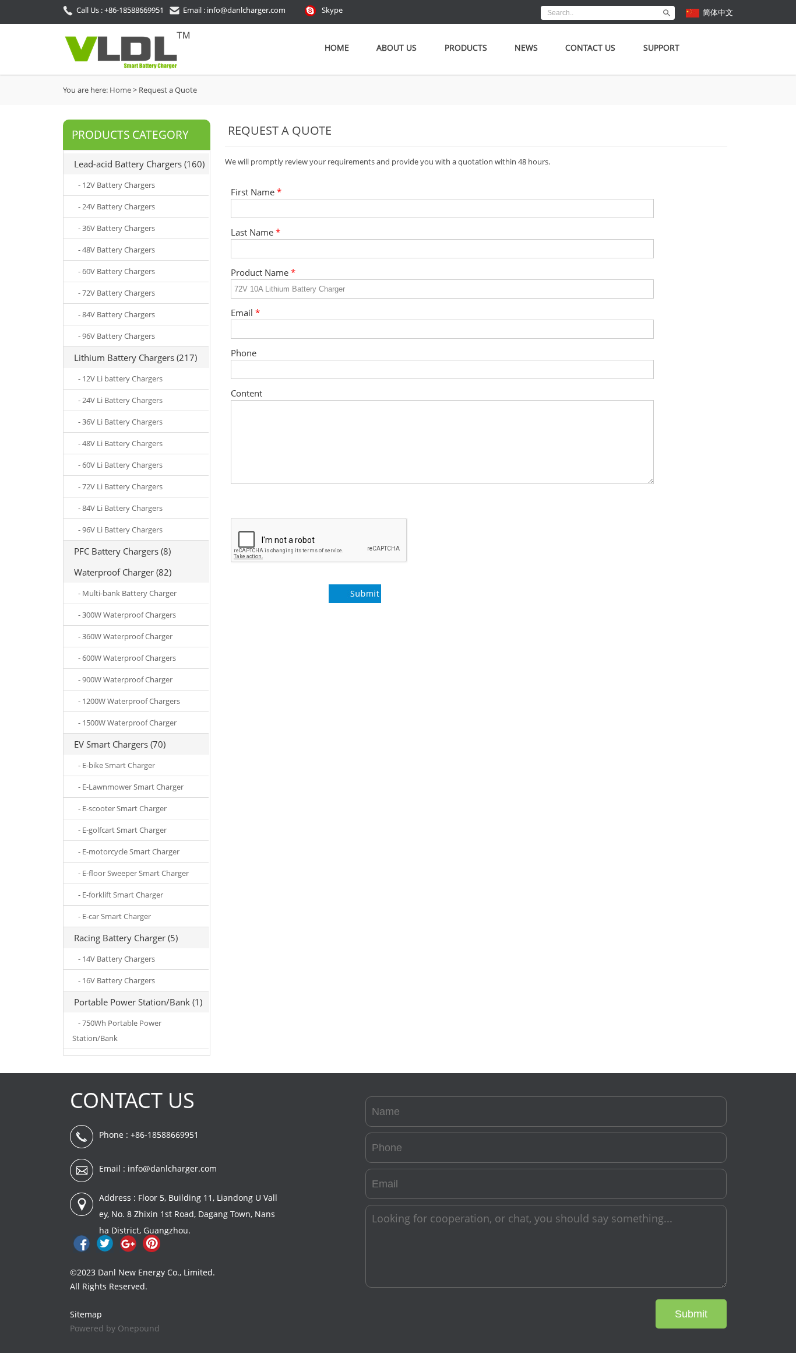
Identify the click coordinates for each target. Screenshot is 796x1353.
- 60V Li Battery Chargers (120, 465)
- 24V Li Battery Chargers (120, 400)
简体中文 (718, 12)
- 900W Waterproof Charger (125, 679)
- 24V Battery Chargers (116, 206)
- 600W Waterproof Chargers (127, 658)
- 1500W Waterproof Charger (127, 722)
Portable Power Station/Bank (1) (138, 1002)
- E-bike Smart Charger (116, 765)
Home (337, 47)
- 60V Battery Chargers (116, 271)
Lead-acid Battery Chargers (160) (139, 164)
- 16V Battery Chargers (116, 980)
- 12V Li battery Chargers (120, 378)
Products (466, 47)
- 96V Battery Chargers (116, 336)
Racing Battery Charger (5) (126, 938)
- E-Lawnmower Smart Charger (131, 786)
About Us (396, 47)
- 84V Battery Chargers (116, 314)
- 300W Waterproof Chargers (127, 614)
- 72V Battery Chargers (116, 293)
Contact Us (590, 47)
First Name (256, 192)
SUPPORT (661, 47)
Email (245, 313)
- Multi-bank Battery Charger (127, 593)
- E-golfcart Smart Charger (122, 830)
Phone (243, 353)
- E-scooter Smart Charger (122, 808)
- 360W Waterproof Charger (125, 636)
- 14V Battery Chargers (116, 959)
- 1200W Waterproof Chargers (129, 701)
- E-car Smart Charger (114, 916)
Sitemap (86, 1314)
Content (246, 393)
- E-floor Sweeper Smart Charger (133, 873)
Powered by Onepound (115, 1328)
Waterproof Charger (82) (122, 572)
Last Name (255, 232)
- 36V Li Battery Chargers (120, 421)
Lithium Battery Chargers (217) (135, 357)
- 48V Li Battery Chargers (120, 443)
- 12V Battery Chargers (116, 185)
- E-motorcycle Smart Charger (128, 851)
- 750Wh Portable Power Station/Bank (116, 1030)
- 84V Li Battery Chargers (120, 508)
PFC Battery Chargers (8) (122, 551)
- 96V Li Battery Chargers (120, 529)
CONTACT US (132, 1100)
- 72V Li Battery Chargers (120, 486)
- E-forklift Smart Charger (120, 894)
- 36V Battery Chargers (116, 228)
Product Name (263, 273)
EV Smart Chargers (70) (119, 744)
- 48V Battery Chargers (116, 249)
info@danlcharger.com (172, 1168)
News (526, 47)
